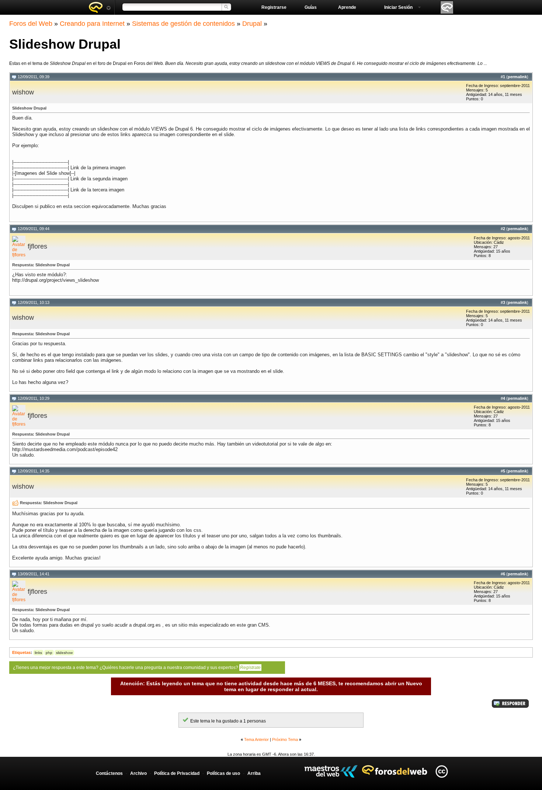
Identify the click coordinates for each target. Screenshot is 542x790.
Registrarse (273, 7)
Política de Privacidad (176, 773)
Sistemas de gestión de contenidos (183, 23)
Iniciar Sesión (398, 7)
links (38, 653)
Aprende (347, 7)
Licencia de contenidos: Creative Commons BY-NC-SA (441, 771)
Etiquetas (21, 652)
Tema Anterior (256, 739)
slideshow (64, 653)
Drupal (252, 23)
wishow (23, 92)
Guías (311, 7)
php (49, 653)
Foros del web (99, 7)
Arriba (254, 773)
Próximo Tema (285, 739)
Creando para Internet (92, 23)
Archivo (138, 773)
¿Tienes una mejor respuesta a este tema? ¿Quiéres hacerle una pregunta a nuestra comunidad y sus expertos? (137, 667)
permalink (517, 77)
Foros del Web (30, 23)
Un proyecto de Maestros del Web (331, 771)
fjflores (37, 246)
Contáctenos (109, 773)
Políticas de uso (223, 773)
